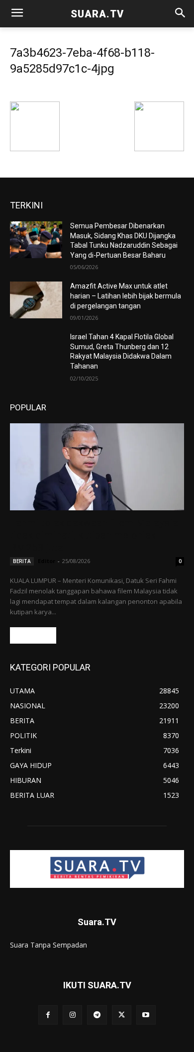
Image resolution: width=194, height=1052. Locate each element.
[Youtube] (146, 1015)
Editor (46, 561)
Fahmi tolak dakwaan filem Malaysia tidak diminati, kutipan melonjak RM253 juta (94, 535)
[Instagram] (72, 1015)
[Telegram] (96, 1015)
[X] (121, 1015)
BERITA (22, 561)
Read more (33, 635)
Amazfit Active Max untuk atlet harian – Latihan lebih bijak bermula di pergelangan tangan (125, 295)
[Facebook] (48, 1015)
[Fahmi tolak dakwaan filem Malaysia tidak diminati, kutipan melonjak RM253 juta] (97, 466)
